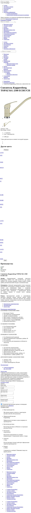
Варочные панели (8, 24)
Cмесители (6, 39)
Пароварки (6, 31)
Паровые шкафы (11, 65)
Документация (7, 305)
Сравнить (7, 132)
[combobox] (5, 2)
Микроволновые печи (9, 30)
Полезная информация (9, 12)
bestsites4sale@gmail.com (11, 19)
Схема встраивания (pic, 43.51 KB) (9, 368)
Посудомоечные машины (10, 32)
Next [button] (5, 260)
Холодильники (7, 35)
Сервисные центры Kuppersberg (15, 495)
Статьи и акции (11, 490)
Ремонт (5, 11)
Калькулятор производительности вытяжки (18, 15)
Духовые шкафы (8, 25)
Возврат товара (10, 497)
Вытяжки (6, 28)
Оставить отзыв (5, 382)
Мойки (5, 38)
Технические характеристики (11, 304)
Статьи (5, 5)
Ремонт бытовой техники (13, 496)
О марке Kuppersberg (12, 13)
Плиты (5, 27)
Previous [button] (6, 149)
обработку (11, 405)
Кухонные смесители (12, 74)
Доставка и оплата (8, 6)
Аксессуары (7, 36)
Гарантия (6, 9)
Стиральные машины (9, 34)
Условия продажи (11, 499)
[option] (17, 106)
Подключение (7, 8)
